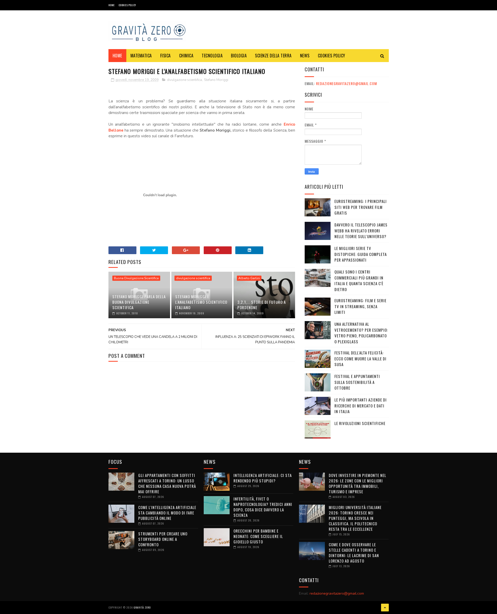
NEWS (305, 55)
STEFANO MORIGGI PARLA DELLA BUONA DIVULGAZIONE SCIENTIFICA (139, 302)
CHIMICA (186, 55)
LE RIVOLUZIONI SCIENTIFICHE (359, 423)
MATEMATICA (141, 55)
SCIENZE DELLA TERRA (273, 55)
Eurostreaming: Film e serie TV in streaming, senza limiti (360, 306)
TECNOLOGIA (212, 55)
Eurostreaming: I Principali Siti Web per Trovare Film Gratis (360, 207)
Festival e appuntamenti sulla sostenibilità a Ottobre (357, 382)
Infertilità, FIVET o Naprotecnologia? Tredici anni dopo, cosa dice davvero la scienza (262, 507)
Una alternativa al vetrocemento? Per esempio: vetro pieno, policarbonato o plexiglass (361, 332)
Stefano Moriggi (216, 80)
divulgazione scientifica (184, 80)
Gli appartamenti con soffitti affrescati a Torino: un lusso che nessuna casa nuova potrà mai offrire (167, 483)
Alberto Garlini (249, 278)
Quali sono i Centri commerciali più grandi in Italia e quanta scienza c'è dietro (358, 280)
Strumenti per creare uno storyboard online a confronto (162, 539)
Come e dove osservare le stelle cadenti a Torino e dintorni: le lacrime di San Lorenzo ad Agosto (354, 553)
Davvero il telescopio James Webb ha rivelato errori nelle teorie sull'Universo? (361, 230)
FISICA (165, 55)
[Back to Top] (385, 607)
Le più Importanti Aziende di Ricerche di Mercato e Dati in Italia (360, 405)
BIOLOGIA (239, 55)
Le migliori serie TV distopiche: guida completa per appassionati (360, 254)
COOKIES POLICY (127, 5)
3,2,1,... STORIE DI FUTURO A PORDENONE (261, 304)
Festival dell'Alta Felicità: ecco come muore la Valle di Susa (360, 358)
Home (111, 5)
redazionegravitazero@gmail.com (346, 83)
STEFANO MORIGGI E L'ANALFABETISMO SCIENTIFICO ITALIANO (201, 302)
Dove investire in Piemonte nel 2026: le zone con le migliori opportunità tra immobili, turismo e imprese (357, 483)
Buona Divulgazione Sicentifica (136, 278)
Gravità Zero (142, 607)
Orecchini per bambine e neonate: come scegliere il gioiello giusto (258, 536)
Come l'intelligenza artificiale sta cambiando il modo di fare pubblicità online (167, 512)
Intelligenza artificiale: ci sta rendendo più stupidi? (262, 477)
